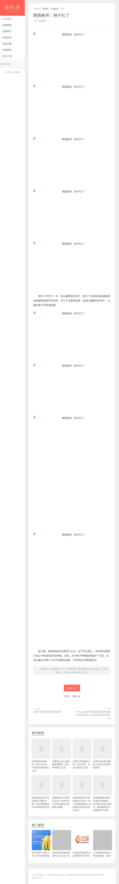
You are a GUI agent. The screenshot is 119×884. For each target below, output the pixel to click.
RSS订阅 (7, 64)
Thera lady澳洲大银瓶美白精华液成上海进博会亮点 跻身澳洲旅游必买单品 (92, 714)
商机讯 (12, 8)
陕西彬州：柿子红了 (80, 672)
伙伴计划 (7, 56)
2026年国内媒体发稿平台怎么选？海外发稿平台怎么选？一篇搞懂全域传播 (61, 858)
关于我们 (8, 72)
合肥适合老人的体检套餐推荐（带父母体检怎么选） (61, 764)
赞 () (73, 688)
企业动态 (7, 18)
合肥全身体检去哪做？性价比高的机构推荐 (101, 764)
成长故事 (7, 43)
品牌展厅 (7, 31)
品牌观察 (7, 25)
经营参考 (7, 37)
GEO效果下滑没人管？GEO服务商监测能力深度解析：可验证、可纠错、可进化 (41, 858)
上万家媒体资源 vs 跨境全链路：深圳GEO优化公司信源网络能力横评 (102, 857)
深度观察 (7, 49)
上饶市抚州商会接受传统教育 (47, 711)
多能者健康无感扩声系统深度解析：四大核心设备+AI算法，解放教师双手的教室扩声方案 (102, 804)
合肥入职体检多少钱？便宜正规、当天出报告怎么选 (81, 764)
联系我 (17, 72)
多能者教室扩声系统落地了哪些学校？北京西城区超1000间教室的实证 (41, 802)
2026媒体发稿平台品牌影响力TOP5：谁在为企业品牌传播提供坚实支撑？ (82, 857)
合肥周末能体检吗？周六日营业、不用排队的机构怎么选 (40, 766)
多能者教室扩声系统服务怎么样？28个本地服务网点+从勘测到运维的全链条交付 (82, 804)
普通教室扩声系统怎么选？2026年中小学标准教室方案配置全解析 (61, 802)
